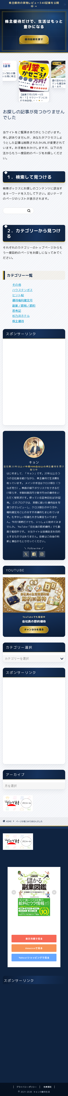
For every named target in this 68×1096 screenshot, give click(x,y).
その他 (16, 285)
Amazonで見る (34, 948)
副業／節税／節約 (24, 306)
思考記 (16, 311)
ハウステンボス (22, 290)
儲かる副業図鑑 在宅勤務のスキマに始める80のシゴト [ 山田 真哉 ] (34, 924)
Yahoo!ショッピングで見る (34, 957)
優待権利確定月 (22, 300)
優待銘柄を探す (34, 39)
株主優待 (18, 321)
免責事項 (47, 1087)
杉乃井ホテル (21, 316)
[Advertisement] (34, 384)
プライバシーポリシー (26, 1087)
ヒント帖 (18, 295)
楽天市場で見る (34, 938)
